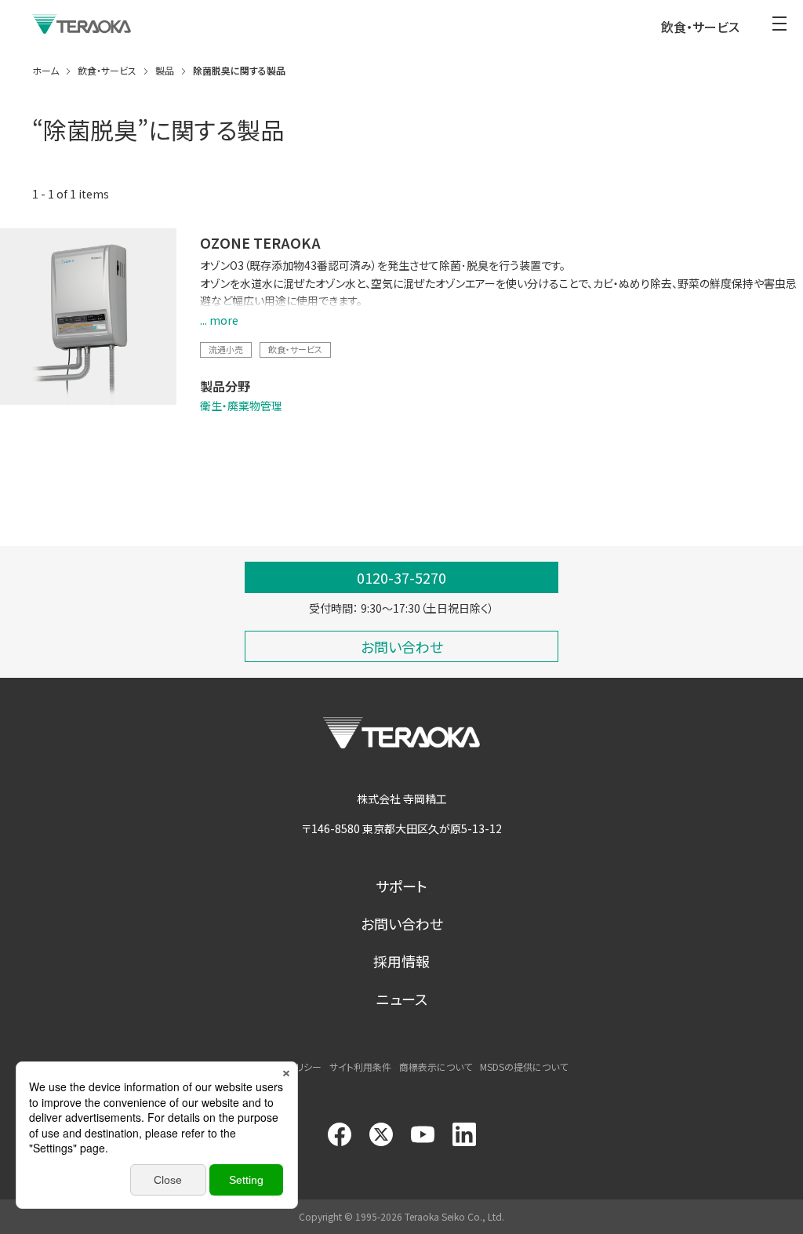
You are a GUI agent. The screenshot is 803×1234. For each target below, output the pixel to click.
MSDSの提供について (524, 1066)
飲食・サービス (295, 349)
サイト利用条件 (360, 1066)
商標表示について (435, 1066)
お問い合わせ (402, 923)
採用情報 (401, 961)
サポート (401, 885)
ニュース (401, 998)
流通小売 (226, 349)
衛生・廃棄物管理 (241, 405)
